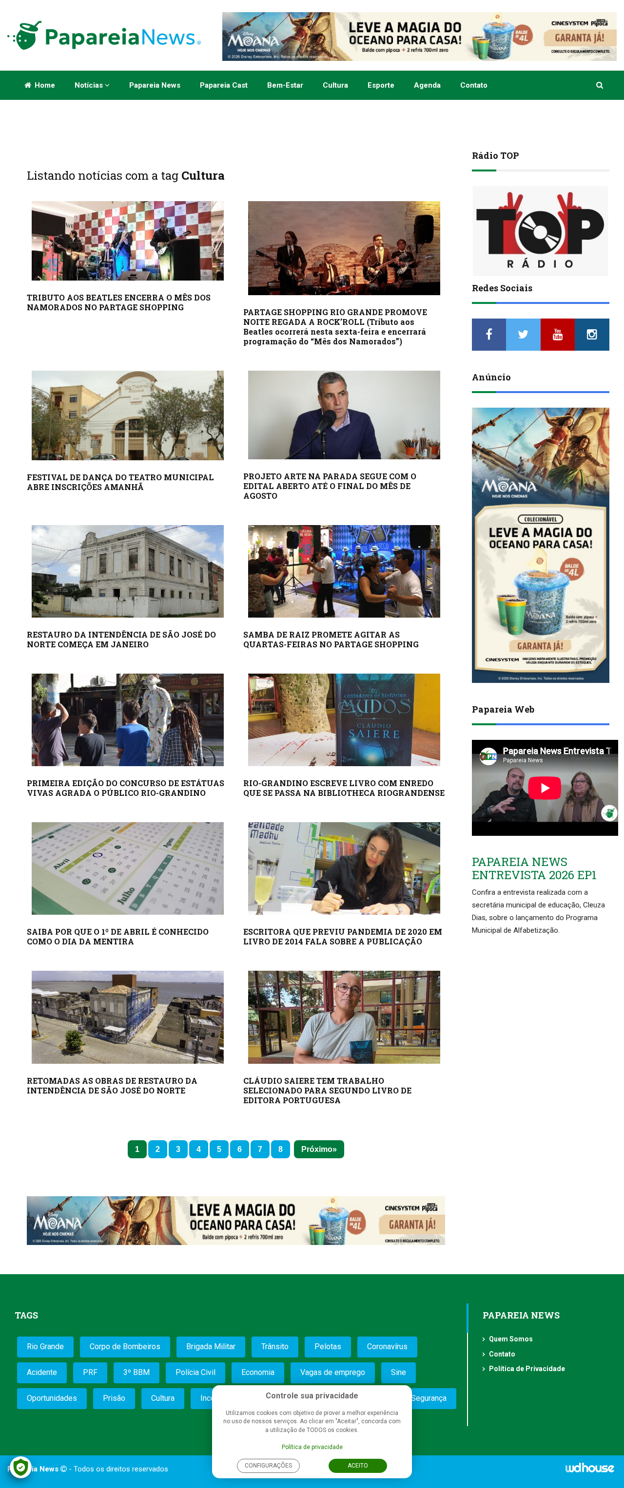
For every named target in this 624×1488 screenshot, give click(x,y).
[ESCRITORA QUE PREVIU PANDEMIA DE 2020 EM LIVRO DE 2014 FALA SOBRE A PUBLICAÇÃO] (344, 868)
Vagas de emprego (332, 1372)
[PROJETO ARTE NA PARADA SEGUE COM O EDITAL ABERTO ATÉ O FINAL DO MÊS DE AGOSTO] (344, 415)
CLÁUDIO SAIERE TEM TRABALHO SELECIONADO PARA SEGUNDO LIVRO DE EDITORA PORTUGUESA (327, 1090)
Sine (398, 1372)
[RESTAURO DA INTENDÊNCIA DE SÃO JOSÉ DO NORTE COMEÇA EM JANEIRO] (128, 571)
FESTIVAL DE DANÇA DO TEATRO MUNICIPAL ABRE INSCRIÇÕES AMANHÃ (120, 482)
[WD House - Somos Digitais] (590, 1471)
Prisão (114, 1398)
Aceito (358, 1465)
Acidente (42, 1372)
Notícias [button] (90, 85)
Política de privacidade (312, 1447)
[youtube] (558, 335)
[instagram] (592, 335)
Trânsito (275, 1346)
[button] (600, 85)
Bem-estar (285, 85)
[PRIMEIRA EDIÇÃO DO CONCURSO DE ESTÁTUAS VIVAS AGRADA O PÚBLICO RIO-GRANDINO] (128, 720)
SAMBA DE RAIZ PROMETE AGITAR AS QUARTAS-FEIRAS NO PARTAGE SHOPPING (331, 639)
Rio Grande (45, 1346)
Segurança (429, 1398)
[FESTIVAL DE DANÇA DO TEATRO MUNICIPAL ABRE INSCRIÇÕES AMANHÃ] (128, 416)
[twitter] (523, 335)
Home (44, 85)
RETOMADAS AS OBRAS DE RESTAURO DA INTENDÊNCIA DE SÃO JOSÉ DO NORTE (112, 1085)
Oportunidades (52, 1398)
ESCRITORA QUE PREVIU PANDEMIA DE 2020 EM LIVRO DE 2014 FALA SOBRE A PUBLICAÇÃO (342, 936)
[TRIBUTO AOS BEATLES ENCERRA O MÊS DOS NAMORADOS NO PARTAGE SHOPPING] (128, 240)
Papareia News (154, 85)
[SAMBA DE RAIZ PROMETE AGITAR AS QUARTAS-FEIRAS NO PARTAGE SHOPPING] (344, 571)
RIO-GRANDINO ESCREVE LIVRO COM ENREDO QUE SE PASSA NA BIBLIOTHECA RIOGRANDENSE (344, 788)
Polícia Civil (195, 1372)
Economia (257, 1372)
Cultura (335, 85)
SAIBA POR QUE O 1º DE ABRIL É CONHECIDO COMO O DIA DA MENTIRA (118, 936)
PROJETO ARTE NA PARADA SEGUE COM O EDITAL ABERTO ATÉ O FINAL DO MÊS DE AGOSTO (329, 486)
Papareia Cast (224, 85)
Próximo (316, 1149)
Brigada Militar (210, 1346)
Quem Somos (511, 1339)
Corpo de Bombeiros (125, 1346)
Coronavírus (387, 1346)
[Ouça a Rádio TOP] (541, 231)
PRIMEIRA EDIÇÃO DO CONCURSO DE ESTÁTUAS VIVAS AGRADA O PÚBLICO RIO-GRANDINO (125, 788)
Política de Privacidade (527, 1369)
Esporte (381, 85)
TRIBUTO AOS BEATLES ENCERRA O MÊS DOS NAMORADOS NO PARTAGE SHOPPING (119, 302)
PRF (90, 1372)
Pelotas (327, 1346)
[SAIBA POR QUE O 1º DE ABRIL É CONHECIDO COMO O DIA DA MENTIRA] (128, 868)
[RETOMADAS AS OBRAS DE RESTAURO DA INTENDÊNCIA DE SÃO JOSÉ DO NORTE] (128, 1017)
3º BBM (136, 1372)
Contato (474, 85)
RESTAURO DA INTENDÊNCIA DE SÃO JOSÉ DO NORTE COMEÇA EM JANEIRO (121, 639)
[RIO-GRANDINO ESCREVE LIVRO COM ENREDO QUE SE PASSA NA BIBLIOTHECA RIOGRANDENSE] (344, 720)
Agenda (427, 85)
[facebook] (489, 335)
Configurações (268, 1465)
